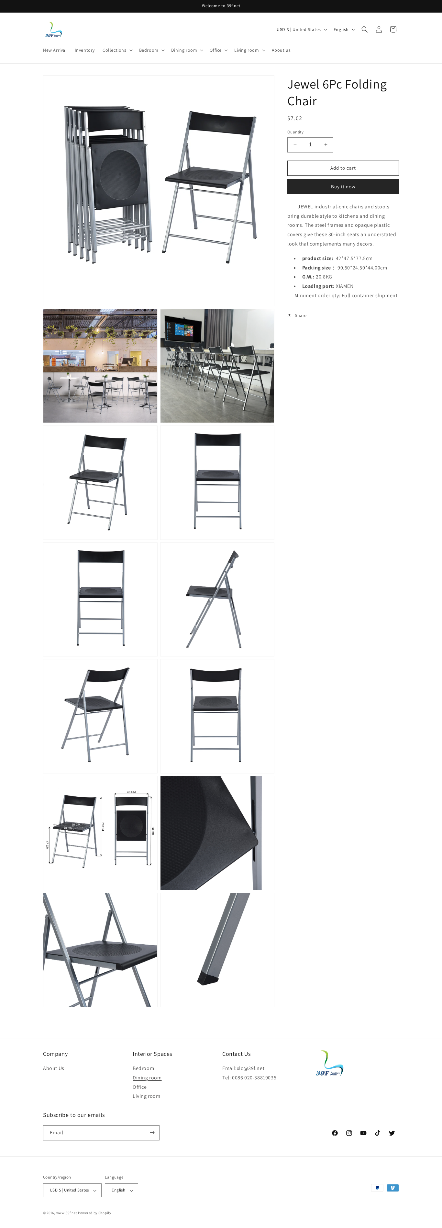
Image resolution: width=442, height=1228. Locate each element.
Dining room (147, 1077)
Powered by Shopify (94, 1213)
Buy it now (343, 186)
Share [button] (301, 315)
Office (140, 1087)
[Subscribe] (152, 1132)
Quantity (295, 132)
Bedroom (143, 1068)
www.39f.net (66, 1213)
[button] (117, 50)
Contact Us (236, 1053)
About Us (53, 1068)
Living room (146, 1096)
